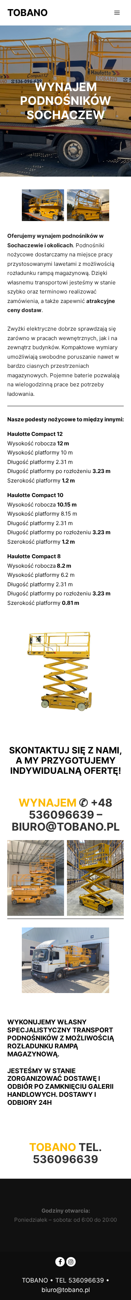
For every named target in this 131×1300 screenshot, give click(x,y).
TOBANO (27, 12)
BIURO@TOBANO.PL (66, 826)
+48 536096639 (70, 808)
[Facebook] (60, 1261)
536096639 (65, 1159)
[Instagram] (71, 1261)
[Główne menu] (117, 12)
